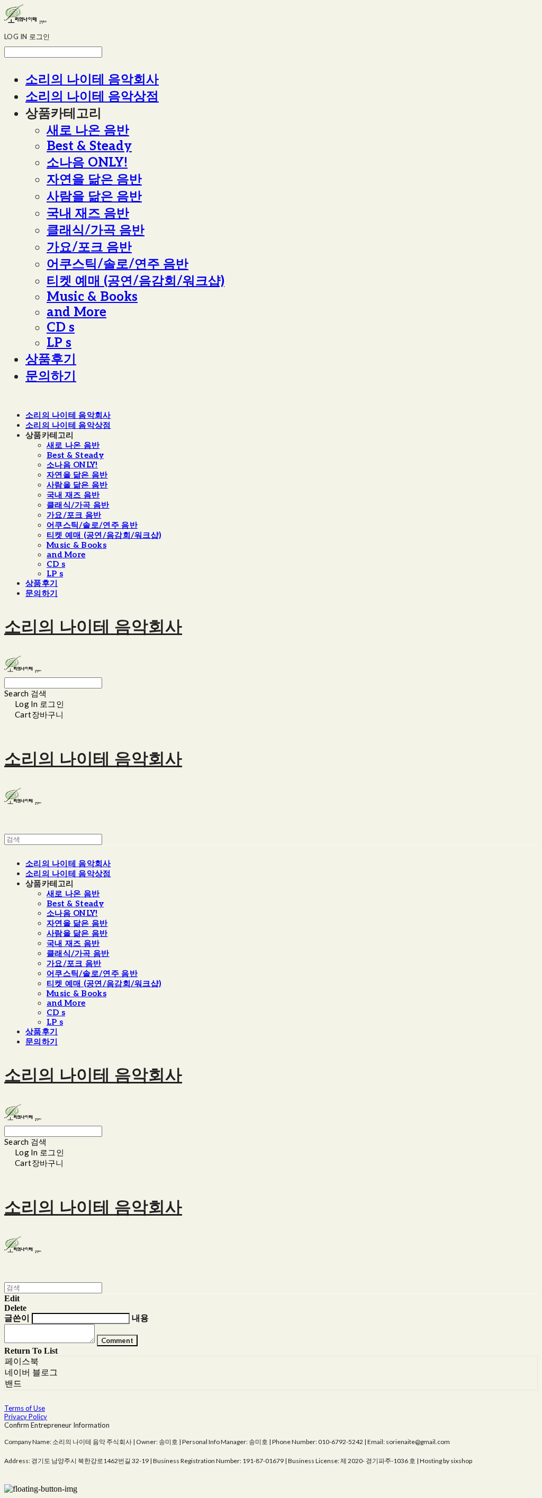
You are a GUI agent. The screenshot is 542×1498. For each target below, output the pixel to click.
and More (76, 312)
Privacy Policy (25, 1416)
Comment (117, 1340)
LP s (59, 343)
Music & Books (92, 297)
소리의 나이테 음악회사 (92, 79)
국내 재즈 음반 (88, 213)
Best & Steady (89, 146)
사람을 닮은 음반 (94, 196)
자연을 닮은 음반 (94, 179)
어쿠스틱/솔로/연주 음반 (117, 264)
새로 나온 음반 (88, 130)
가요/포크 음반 (89, 247)
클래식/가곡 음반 (95, 230)
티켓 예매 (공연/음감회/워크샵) (135, 281)
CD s (61, 327)
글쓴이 (17, 1317)
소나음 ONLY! (87, 162)
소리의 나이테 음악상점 (92, 96)
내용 (140, 1317)
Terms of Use (24, 1408)
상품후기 (50, 359)
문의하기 (50, 376)
